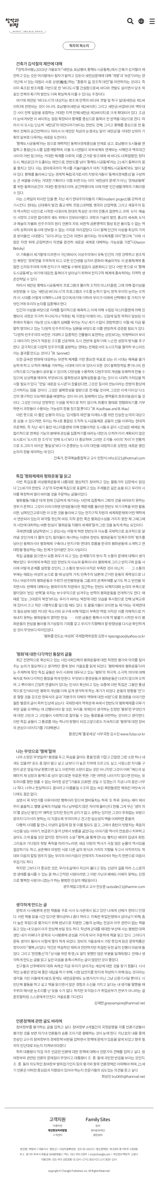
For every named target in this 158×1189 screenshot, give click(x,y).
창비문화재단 (98, 1130)
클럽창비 (98, 1135)
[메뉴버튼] (152, 21)
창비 (97, 1126)
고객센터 (57, 1135)
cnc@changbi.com (100, 1154)
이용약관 (57, 1126)
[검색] (130, 21)
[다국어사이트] (141, 21)
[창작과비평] (12, 23)
